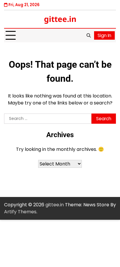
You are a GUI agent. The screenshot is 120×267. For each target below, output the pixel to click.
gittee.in (60, 19)
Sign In (104, 35)
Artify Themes (20, 211)
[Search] (88, 35)
